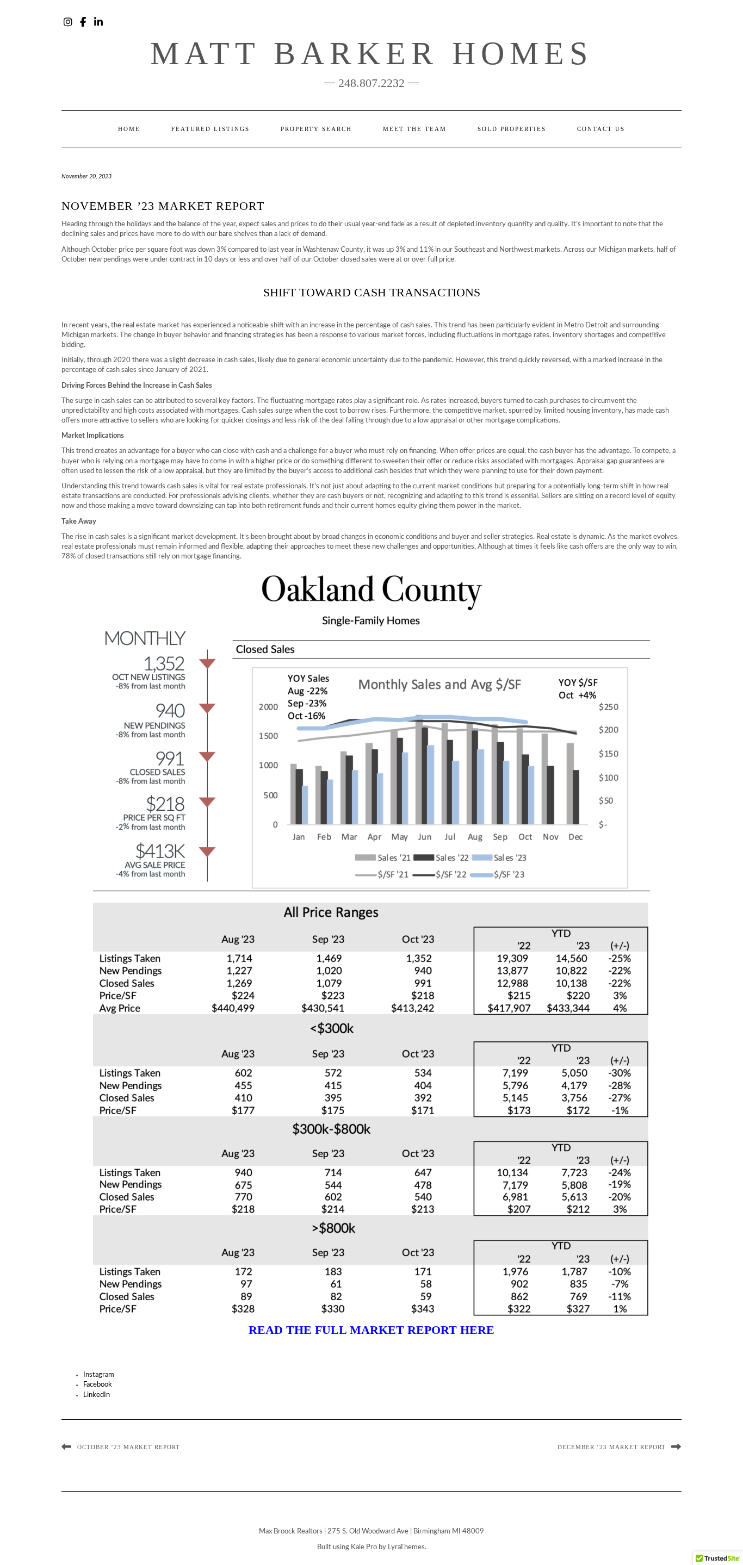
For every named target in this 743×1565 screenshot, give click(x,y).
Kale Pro (364, 1547)
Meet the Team (415, 129)
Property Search (316, 129)
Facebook (83, 20)
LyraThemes (406, 1547)
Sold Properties (512, 129)
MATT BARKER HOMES (371, 53)
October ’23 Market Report (128, 1447)
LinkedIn (99, 20)
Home (129, 129)
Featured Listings (210, 129)
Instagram (68, 20)
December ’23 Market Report (612, 1447)
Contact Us (601, 129)
